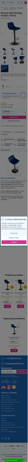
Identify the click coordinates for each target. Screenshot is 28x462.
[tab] (6, 150)
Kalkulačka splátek (15, 121)
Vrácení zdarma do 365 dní (8, 400)
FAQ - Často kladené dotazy (8, 431)
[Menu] (3, 2)
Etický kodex (4, 429)
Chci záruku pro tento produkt (10, 97)
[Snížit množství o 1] (19, 112)
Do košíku (15, 117)
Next (26, 34)
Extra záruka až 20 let (9, 140)
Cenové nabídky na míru (7, 411)
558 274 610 (13, 358)
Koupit (14, 350)
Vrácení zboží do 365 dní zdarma (22, 144)
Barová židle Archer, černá (7, 293)
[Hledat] (18, 2)
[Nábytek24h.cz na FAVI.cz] (3, 388)
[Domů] (2, 7)
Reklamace (4, 420)
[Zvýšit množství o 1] (24, 112)
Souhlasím (14, 242)
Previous (1, 34)
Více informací (14, 233)
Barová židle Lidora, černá (20, 293)
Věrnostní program (6, 406)
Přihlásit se (21, 371)
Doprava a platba (6, 397)
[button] (7, 302)
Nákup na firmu (5, 395)
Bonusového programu (19, 126)
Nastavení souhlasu (14, 237)
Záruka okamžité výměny (8, 408)
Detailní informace (14, 80)
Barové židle (17, 209)
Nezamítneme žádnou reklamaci (22, 140)
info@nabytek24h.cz (15, 363)
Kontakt (3, 418)
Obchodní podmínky (6, 423)
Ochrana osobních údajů (8, 425)
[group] (7, 293)
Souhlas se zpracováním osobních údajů (12, 427)
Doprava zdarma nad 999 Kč (8, 144)
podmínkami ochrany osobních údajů (10, 376)
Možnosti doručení (7, 107)
